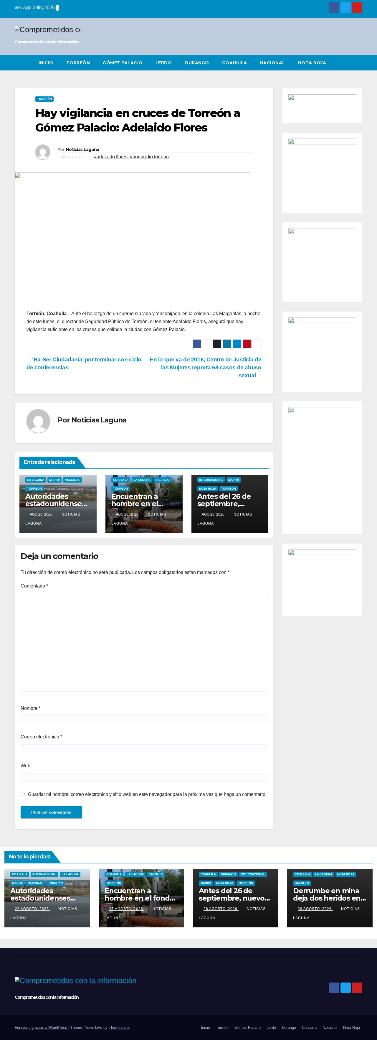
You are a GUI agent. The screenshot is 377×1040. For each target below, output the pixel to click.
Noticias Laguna (82, 149)
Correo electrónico (41, 736)
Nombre (30, 708)
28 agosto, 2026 (32, 909)
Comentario (34, 585)
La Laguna (35, 479)
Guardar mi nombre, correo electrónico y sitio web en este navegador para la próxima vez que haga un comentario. (147, 794)
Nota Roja (312, 62)
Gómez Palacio (123, 62)
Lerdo (164, 62)
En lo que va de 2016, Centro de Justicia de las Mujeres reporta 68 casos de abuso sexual (206, 367)
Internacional (211, 479)
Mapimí (54, 479)
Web (25, 765)
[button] (358, 62)
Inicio (46, 62)
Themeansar (119, 1027)
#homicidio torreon (149, 156)
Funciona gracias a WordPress (41, 1027)
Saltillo (163, 479)
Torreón (78, 62)
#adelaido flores (111, 156)
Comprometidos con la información (47, 42)
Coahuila (234, 62)
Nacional (272, 62)
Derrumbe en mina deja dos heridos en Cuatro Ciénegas (327, 898)
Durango (197, 62)
